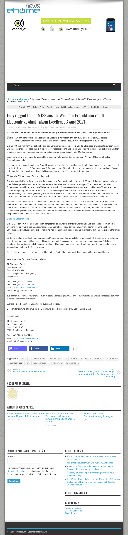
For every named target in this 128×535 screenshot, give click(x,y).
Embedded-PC (55, 359)
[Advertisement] (64, 59)
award (23, 359)
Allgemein (22, 99)
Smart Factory (56, 363)
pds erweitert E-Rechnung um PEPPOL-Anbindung (90, 463)
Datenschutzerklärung (17, 471)
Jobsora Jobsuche (73, 511)
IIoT (65, 359)
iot (28, 363)
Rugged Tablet (39, 363)
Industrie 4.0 (76, 359)
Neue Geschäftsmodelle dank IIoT (30, 370)
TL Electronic (72, 363)
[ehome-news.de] (23, 10)
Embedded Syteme (38, 359)
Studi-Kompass (72, 513)
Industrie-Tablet (15, 363)
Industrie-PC (112, 359)
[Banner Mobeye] (64, 31)
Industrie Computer (94, 359)
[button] (17, 348)
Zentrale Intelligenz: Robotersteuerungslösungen (98, 415)
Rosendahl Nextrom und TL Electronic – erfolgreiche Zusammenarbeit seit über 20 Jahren (60, 417)
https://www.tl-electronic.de (26, 288)
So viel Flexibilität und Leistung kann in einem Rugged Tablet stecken (25, 415)
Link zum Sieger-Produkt (18, 219)
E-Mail (11, 456)
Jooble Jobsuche (73, 508)
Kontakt (10, 532)
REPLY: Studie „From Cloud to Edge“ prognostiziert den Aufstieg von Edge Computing (96, 373)
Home (13, 99)
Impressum (21, 532)
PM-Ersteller (22, 127)
